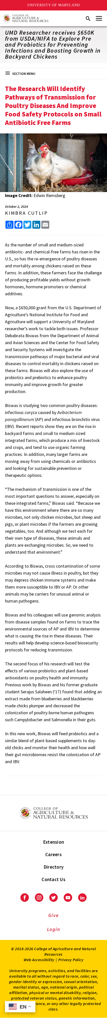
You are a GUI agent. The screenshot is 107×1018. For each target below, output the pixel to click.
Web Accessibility (39, 959)
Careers (53, 854)
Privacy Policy (70, 959)
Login (53, 929)
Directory (53, 867)
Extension (53, 842)
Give (53, 915)
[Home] (25, 18)
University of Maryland (53, 5)
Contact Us (53, 879)
